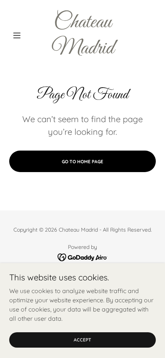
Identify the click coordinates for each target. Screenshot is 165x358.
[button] (20, 35)
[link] (82, 35)
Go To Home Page (82, 161)
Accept (82, 340)
